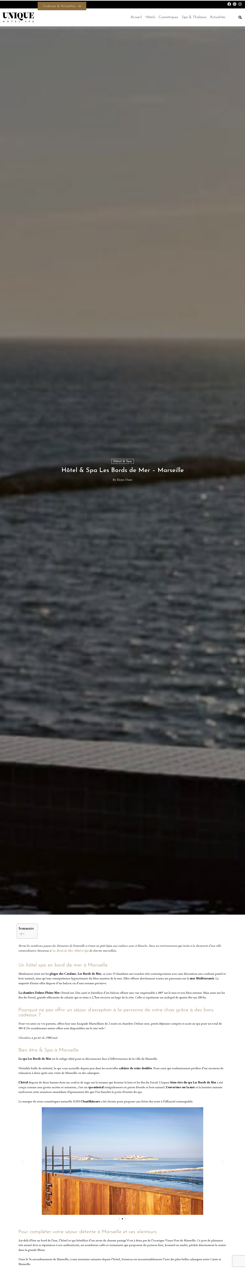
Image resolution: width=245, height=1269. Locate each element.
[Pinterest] (234, 4)
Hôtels (150, 17)
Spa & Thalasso (194, 17)
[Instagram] (240, 4)
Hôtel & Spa (122, 461)
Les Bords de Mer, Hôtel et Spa (70, 950)
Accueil (136, 17)
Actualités (217, 17)
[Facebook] (229, 4)
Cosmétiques (168, 17)
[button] (240, 17)
